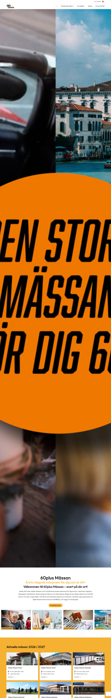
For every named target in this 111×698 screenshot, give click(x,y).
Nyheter (90, 6)
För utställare (80, 6)
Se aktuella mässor (55, 605)
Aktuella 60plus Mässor (67, 6)
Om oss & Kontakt (100, 6)
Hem (56, 6)
